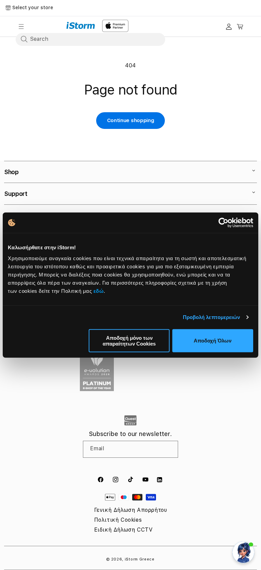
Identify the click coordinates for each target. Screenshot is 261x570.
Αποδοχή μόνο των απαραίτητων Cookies (129, 340)
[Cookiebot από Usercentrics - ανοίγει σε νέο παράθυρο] (223, 223)
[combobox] (90, 39)
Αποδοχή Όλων (212, 340)
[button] (21, 26)
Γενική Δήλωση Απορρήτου (130, 510)
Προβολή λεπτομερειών (211, 317)
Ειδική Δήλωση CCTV (123, 529)
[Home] (81, 25)
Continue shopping (130, 120)
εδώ (98, 291)
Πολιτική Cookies (118, 520)
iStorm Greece (140, 559)
